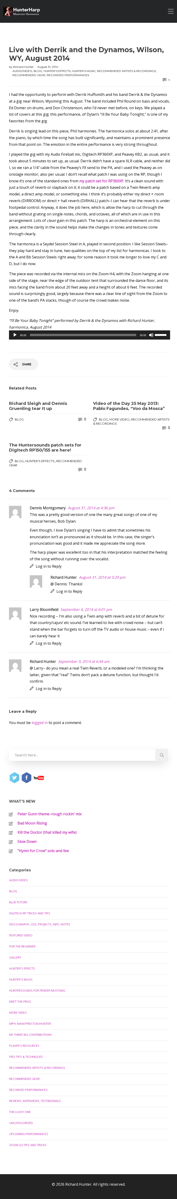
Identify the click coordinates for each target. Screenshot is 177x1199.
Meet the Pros (20, 1001)
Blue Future (18, 902)
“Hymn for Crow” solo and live (43, 851)
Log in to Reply (49, 566)
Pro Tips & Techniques (26, 1057)
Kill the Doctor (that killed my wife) (47, 832)
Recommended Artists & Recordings (126, 71)
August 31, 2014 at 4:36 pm (91, 507)
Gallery (15, 957)
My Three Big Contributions (30, 1035)
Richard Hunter (23, 67)
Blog (38, 71)
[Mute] (151, 335)
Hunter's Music (84, 71)
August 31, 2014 (47, 67)
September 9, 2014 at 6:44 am (83, 661)
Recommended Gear (28, 75)
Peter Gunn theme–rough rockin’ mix (50, 814)
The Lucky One (20, 1112)
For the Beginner (22, 946)
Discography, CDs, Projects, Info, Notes (39, 924)
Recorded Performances (68, 75)
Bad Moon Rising (32, 823)
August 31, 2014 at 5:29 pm (102, 577)
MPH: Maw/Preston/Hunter (30, 1024)
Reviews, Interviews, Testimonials (35, 1101)
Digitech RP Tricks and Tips (29, 913)
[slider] (161, 334)
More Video (119, 419)
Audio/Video (22, 71)
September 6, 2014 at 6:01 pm (86, 609)
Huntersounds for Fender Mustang (37, 990)
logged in (40, 722)
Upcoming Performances (28, 1134)
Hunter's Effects (57, 71)
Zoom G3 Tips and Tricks (28, 1145)
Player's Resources (24, 1046)
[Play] (15, 335)
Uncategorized (21, 1123)
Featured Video (20, 935)
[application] (89, 335)
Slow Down (27, 841)
